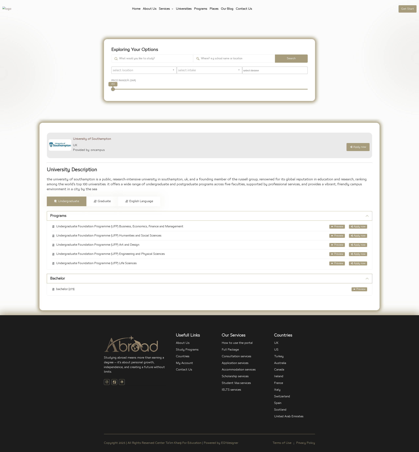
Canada (279, 369)
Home (136, 9)
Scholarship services (235, 376)
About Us (149, 9)
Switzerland (282, 396)
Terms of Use (282, 443)
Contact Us (244, 9)
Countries (182, 356)
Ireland (278, 376)
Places (214, 9)
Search (291, 58)
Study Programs (187, 349)
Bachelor (57, 278)
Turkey (279, 356)
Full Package (230, 349)
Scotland (280, 409)
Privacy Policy (305, 443)
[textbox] (144, 70)
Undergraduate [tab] (68, 201)
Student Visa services (236, 383)
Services (165, 9)
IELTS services (231, 390)
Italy (277, 390)
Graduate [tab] (104, 201)
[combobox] (144, 70)
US (276, 349)
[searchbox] (275, 69)
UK (276, 343)
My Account (184, 363)
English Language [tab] (141, 201)
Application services (235, 363)
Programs (200, 9)
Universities (184, 9)
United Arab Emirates (288, 416)
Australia (280, 363)
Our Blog (227, 9)
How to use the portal (237, 343)
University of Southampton (92, 139)
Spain (277, 403)
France (278, 383)
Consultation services (236, 356)
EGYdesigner (229, 443)
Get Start (407, 9)
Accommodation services (239, 369)
